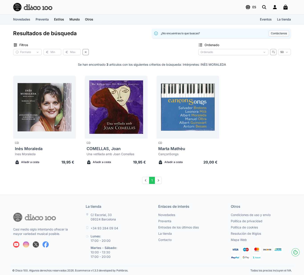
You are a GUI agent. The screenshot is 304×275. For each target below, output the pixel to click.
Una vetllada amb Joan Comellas (110, 154)
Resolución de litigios (246, 233)
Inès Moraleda (29, 148)
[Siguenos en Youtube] (16, 244)
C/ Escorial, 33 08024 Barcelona (103, 217)
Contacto (165, 240)
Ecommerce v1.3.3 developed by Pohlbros (101, 270)
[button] (251, 7)
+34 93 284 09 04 (104, 228)
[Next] (158, 180)
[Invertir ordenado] (273, 52)
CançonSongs (168, 154)
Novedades (21, 19)
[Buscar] (264, 7)
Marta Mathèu (171, 148)
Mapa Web (239, 240)
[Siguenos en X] (36, 244)
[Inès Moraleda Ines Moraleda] (44, 107)
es (254, 7)
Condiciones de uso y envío (251, 215)
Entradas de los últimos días (178, 227)
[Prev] (145, 180)
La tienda (284, 19)
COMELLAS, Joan (104, 148)
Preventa (42, 19)
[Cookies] (296, 252)
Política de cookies (244, 227)
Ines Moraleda (25, 154)
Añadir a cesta (30, 162)
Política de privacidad (246, 221)
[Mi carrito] (285, 7)
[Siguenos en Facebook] (46, 244)
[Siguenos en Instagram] (26, 244)
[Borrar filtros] (86, 52)
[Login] (275, 7)
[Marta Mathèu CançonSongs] (187, 107)
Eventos (266, 19)
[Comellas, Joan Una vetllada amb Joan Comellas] (116, 107)
